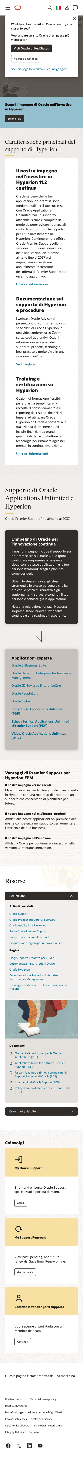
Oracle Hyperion (19, 969)
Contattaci (22, 1341)
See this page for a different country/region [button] (39, 69)
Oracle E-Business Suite (28, 665)
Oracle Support (18, 913)
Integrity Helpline (14, 1432)
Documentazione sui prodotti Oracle (32, 963)
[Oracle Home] (18, 8)
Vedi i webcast (26, 364)
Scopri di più (14, 118)
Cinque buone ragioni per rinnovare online (36, 943)
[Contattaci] (75, 7)
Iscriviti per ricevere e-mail (48, 1425)
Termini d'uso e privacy (43, 1399)
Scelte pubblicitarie (42, 1419)
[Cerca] (49, 7)
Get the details (25, 1272)
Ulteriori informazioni (32, 284)
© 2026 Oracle (13, 1399)
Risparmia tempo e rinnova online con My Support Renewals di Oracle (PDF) (41, 1074)
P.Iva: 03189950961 (16, 1405)
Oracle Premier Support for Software (32, 919)
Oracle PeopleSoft (24, 693)
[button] (7, 7)
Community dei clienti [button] (24, 1111)
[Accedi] (66, 7)
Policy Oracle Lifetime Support (28, 931)
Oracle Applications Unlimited (27, 925)
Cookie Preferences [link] (16, 1419)
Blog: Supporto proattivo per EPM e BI (33, 958)
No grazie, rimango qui (26, 58)
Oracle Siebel (21, 701)
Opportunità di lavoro (17, 1425)
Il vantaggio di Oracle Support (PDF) (37, 1082)
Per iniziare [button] (17, 896)
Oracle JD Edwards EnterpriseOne (36, 685)
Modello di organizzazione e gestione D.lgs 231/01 (33, 1412)
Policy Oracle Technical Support (29, 937)
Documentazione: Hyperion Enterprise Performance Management (33, 977)
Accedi (20, 1202)
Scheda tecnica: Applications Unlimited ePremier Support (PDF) (40, 723)
